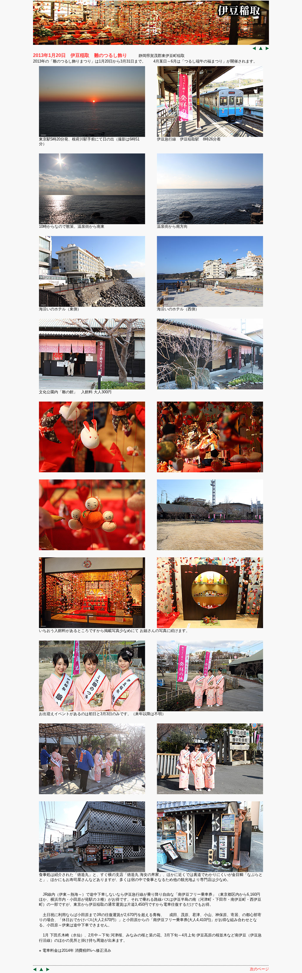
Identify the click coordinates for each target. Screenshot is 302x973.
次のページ (259, 969)
